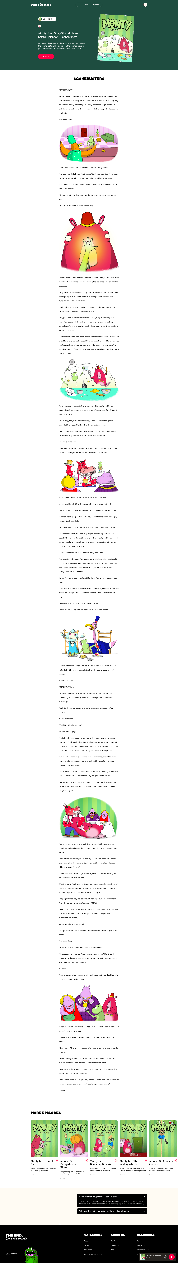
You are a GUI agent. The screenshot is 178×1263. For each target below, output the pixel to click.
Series (86, 1245)
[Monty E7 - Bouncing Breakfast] (104, 1149)
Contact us (141, 1245)
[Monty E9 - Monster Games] (163, 1149)
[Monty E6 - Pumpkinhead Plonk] (74, 1149)
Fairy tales (88, 1250)
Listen (87, 5)
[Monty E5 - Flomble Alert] (44, 1149)
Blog (112, 1250)
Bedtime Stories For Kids (93, 1254)
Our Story (114, 1241)
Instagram (114, 1245)
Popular (87, 1241)
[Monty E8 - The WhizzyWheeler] (133, 1149)
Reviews (140, 1241)
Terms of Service (143, 1250)
